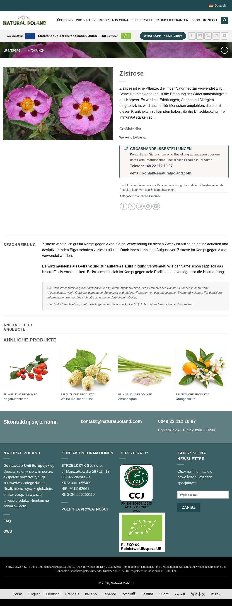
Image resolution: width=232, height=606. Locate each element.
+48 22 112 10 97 (159, 166)
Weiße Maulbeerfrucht (77, 399)
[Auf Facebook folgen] (192, 36)
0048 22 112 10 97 (177, 421)
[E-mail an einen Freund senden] (140, 206)
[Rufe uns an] (208, 36)
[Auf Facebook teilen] (123, 206)
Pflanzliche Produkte (147, 196)
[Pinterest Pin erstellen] (148, 206)
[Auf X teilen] (131, 206)
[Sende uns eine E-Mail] (200, 36)
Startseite (12, 50)
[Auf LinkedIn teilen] (156, 206)
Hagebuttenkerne (15, 399)
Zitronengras (127, 399)
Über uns (65, 20)
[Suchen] (224, 20)
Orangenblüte (185, 399)
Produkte (84, 20)
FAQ (7, 521)
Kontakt (210, 20)
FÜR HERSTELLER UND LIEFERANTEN (159, 20)
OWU (7, 531)
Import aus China (113, 20)
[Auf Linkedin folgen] (216, 36)
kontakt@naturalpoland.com (166, 173)
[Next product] (224, 50)
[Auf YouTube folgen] (224, 36)
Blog (195, 20)
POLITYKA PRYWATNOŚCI (84, 509)
